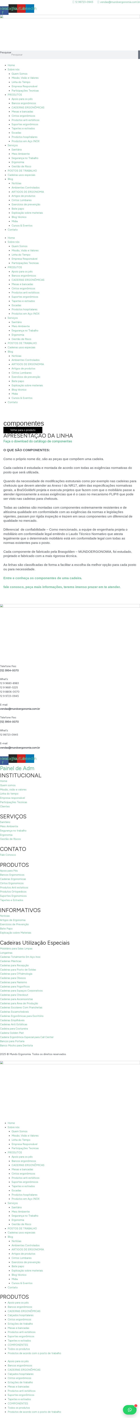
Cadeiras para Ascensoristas (16, 999)
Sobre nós (13, 69)
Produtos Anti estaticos (14, 887)
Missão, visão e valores (13, 789)
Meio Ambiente (21, 153)
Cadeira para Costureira (14, 1028)
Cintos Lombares (22, 200)
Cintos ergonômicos (23, 115)
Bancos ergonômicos (24, 103)
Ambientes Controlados (26, 187)
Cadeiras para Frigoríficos (15, 986)
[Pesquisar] (139, 54)
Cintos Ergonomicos (12, 883)
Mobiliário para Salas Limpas (16, 948)
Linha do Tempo (21, 82)
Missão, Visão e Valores (25, 77)
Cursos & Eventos (22, 225)
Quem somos (8, 785)
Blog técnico (19, 217)
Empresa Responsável (24, 86)
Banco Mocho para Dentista (16, 1045)
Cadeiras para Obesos (13, 978)
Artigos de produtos (23, 195)
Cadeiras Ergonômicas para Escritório (22, 1016)
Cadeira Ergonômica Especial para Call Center (27, 1037)
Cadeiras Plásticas (10, 961)
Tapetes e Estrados (11, 900)
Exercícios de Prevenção (14, 924)
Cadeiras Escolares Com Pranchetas (21, 1007)
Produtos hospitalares (24, 137)
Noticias (5, 915)
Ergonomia (18, 162)
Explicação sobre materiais (27, 212)
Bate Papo (6, 928)
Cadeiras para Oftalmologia (16, 973)
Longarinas (6, 952)
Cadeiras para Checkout (14, 994)
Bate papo (18, 208)
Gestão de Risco (21, 166)
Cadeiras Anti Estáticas (13, 1024)
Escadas (16, 132)
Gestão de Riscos (10, 839)
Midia (15, 221)
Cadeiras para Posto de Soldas (18, 969)
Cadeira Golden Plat (12, 1032)
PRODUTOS (15, 94)
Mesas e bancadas (22, 111)
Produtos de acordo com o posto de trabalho (34, 1353)
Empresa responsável (12, 797)
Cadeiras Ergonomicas (13, 879)
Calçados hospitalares (20, 1315)
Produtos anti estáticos (25, 120)
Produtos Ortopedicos (13, 891)
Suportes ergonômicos (25, 124)
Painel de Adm (17, 768)
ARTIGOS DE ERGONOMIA (28, 191)
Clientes (5, 806)
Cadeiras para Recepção (14, 965)
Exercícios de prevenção (26, 204)
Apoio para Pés (9, 870)
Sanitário (17, 149)
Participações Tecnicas (25, 90)
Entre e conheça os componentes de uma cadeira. (42, 578)
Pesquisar (5, 52)
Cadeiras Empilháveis (12, 1020)
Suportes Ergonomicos (13, 895)
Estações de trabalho (20, 1323)
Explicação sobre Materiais (15, 932)
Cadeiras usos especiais (21, 175)
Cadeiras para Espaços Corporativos (21, 990)
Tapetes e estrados (23, 128)
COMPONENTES (18, 1344)
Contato (13, 229)
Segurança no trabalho (13, 830)
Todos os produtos (19, 1349)
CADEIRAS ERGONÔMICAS (28, 107)
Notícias (16, 183)
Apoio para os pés (22, 99)
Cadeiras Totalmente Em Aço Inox (20, 956)
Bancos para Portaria (12, 1041)
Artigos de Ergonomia (12, 920)
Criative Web (74, 1054)
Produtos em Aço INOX (25, 141)
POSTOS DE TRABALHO (22, 170)
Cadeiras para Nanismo (13, 982)
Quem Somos (19, 73)
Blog (10, 179)
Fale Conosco (8, 854)
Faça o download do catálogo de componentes (37, 441)
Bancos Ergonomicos (12, 874)
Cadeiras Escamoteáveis (14, 1011)
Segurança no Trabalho (25, 158)
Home (11, 65)
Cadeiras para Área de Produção (19, 1003)
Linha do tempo (9, 793)
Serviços (13, 145)
